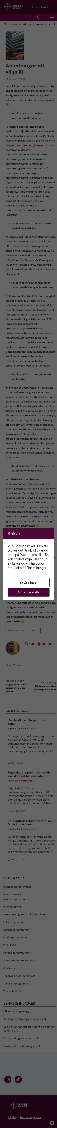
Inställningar (28, 582)
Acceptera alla (28, 592)
